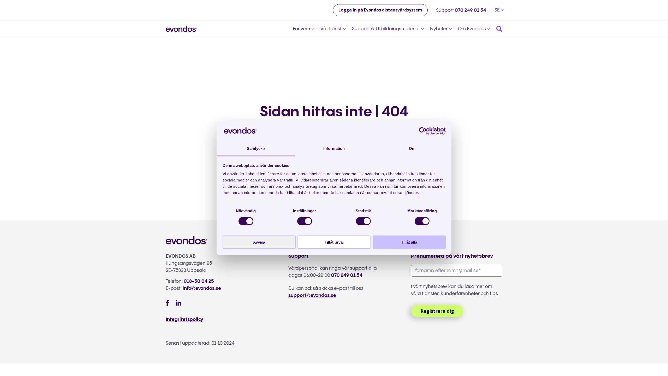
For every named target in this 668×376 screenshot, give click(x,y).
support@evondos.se (312, 295)
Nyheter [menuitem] (439, 28)
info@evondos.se (202, 288)
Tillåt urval (334, 242)
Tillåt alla (409, 242)
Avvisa (259, 242)
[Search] (499, 29)
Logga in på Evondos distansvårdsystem (380, 10)
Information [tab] (334, 148)
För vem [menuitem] (301, 28)
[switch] (304, 221)
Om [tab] (412, 148)
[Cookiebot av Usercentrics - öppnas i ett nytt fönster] (423, 131)
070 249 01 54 (470, 10)
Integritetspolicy (184, 319)
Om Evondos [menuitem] (472, 28)
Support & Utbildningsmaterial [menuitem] (386, 28)
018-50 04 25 (199, 281)
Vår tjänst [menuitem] (331, 28)
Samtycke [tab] (256, 148)
